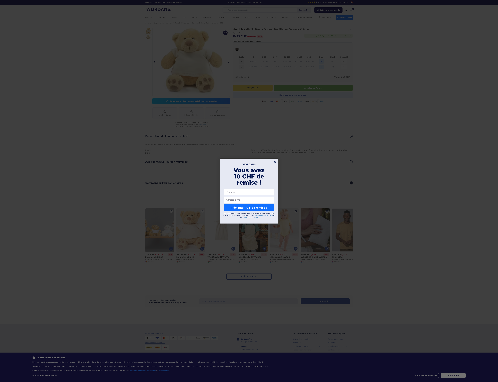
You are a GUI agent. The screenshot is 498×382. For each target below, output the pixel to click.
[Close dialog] (275, 162)
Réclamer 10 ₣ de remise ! (249, 207)
